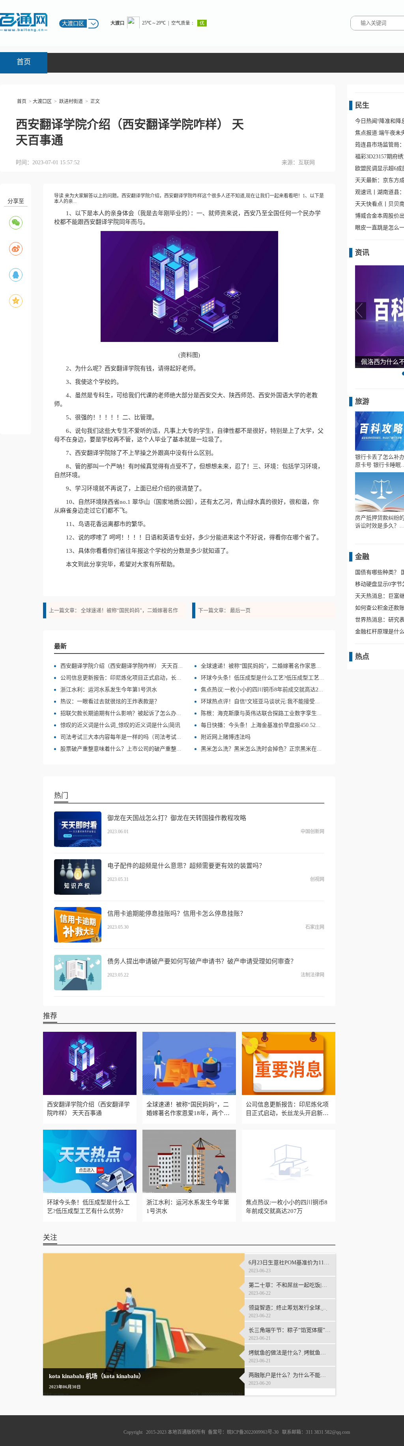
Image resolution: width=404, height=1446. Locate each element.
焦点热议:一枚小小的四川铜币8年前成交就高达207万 (265, 690)
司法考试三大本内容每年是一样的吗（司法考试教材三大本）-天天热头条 (149, 737)
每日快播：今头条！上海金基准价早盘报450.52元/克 (264, 725)
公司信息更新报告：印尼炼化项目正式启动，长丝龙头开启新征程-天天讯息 (152, 678)
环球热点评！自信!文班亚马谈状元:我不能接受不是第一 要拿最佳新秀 (286, 701)
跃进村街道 (71, 101)
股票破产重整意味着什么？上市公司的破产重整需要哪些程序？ (137, 749)
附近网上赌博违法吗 (226, 737)
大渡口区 (42, 101)
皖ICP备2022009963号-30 (253, 1432)
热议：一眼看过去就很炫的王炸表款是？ (110, 701)
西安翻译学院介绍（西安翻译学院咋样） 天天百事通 (124, 666)
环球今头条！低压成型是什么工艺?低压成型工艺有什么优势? (275, 678)
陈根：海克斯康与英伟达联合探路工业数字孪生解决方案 (270, 713)
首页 (24, 62)
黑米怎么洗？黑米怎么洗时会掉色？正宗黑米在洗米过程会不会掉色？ (286, 749)
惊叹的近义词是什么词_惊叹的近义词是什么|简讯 (120, 725)
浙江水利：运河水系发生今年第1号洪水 (108, 690)
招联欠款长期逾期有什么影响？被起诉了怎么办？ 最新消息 (133, 713)
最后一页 (240, 610)
